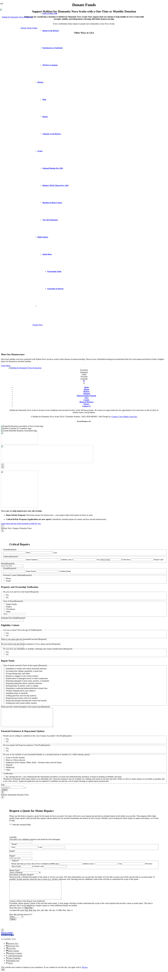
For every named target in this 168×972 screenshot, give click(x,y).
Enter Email (30, 571)
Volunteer (86, 394)
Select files (28, 908)
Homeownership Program (86, 396)
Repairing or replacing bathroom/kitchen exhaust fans (26, 688)
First (28, 553)
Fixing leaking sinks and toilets (18, 673)
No (7, 597)
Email (8, 581)
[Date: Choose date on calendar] (25, 787)
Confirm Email (65, 571)
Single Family (11, 604)
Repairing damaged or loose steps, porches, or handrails (27, 681)
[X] (84, 381)
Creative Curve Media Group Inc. (124, 417)
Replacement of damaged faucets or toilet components (27, 678)
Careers (86, 400)
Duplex (9, 607)
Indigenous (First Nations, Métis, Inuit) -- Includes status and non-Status (34, 762)
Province (126, 560)
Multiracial (10, 767)
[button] (7, 935)
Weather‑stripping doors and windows (20, 691)
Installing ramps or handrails (17, 693)
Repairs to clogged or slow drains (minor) (22, 676)
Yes (7, 595)
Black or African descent (15, 760)
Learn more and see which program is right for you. (21, 523)
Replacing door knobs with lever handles (22, 698)
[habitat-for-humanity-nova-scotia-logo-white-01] (16, 17)
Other (8, 612)
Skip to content (7, 932)
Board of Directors (86, 402)
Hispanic (9, 765)
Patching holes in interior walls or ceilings (22, 686)
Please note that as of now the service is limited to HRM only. (35, 864)
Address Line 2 (67, 560)
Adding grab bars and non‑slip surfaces (21, 696)
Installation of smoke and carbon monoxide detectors (26, 669)
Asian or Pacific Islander (15, 757)
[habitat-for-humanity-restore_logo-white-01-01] (25, 368)
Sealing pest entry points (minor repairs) (21, 703)
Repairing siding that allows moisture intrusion (24, 683)
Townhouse (10, 609)
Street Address (31, 560)
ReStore (86, 391)
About (86, 387)
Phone (8, 578)
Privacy (86, 404)
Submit (4, 790)
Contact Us (86, 406)
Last (55, 553)
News (86, 398)
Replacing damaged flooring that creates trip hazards (26, 700)
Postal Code (158, 560)
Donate (86, 389)
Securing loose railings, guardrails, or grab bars (24, 671)
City (98, 560)
